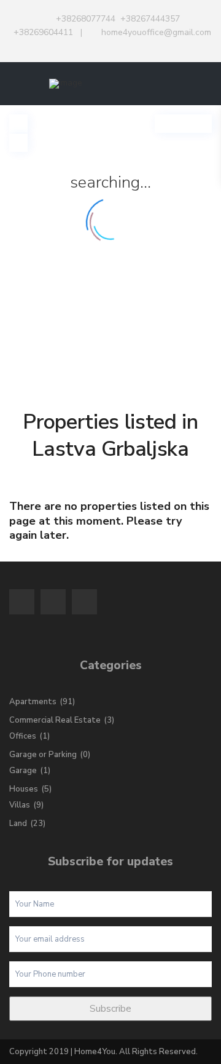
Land (18, 823)
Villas (19, 805)
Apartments (32, 701)
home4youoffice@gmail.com (156, 32)
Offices (22, 736)
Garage (23, 770)
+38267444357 (150, 19)
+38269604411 (43, 32)
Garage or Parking (43, 754)
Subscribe (110, 1008)
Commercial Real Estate (55, 720)
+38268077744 (85, 19)
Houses (23, 789)
